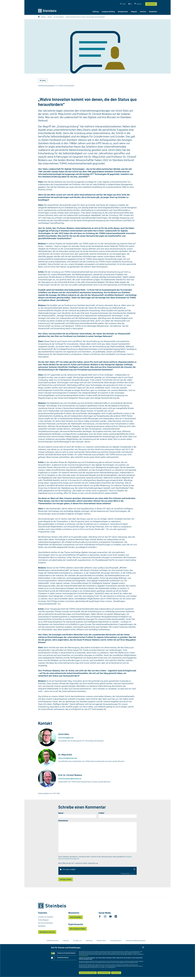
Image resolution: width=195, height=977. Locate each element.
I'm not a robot (68, 869)
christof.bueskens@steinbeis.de (69, 779)
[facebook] (100, 916)
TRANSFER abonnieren (53, 940)
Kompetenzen (123, 11)
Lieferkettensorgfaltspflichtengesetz (135, 940)
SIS (131, 4)
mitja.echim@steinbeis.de (67, 758)
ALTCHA (132, 873)
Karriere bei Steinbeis (45, 923)
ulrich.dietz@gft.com (66, 738)
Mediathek (153, 11)
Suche (124, 4)
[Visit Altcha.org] (134, 869)
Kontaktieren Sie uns (47, 932)
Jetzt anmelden (75, 917)
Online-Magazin (43, 920)
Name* (61, 813)
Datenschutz (89, 940)
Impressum (66, 940)
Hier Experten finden (77, 929)
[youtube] (110, 916)
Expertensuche (151, 4)
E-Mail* (102, 813)
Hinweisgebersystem (115, 940)
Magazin (134, 11)
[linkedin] (116, 916)
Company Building (108, 11)
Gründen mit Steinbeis (45, 917)
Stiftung (96, 11)
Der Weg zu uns (77, 940)
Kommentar (63, 821)
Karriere (143, 11)
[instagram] (105, 916)
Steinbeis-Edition (101, 940)
